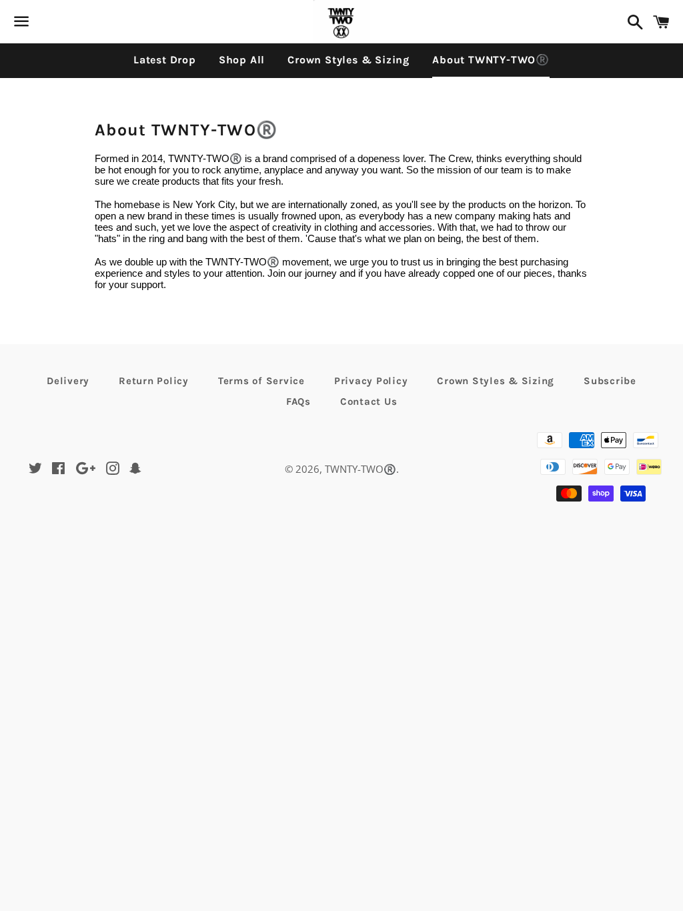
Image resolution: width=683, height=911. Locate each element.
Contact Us (369, 401)
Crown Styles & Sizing (348, 59)
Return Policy (154, 381)
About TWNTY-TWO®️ (491, 59)
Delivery (68, 381)
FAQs (298, 401)
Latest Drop (164, 59)
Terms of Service (261, 381)
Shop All (242, 59)
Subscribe (610, 381)
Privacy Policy (371, 381)
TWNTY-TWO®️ (360, 469)
